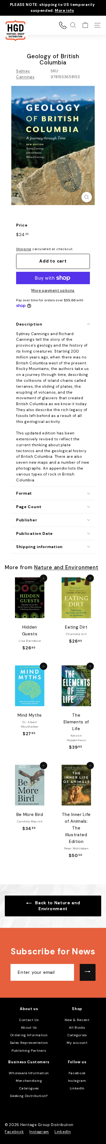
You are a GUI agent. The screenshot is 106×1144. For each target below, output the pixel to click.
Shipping (23, 249)
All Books (77, 1027)
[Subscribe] (88, 972)
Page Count (29, 506)
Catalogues (29, 1088)
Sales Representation (29, 1042)
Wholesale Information (29, 1073)
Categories (77, 1035)
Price (21, 225)
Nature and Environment (66, 567)
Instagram (77, 1080)
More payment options (53, 290)
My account (77, 1042)
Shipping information (39, 546)
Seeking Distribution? (29, 1096)
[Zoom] (86, 197)
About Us (29, 1027)
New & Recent (77, 1020)
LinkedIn (77, 1088)
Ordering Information (29, 1035)
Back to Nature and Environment (57, 906)
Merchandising (29, 1080)
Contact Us (29, 1020)
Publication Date (34, 533)
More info (64, 10)
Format (24, 493)
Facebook (77, 1073)
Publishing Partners (29, 1050)
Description (29, 324)
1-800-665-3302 (62, 25)
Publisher (26, 519)
